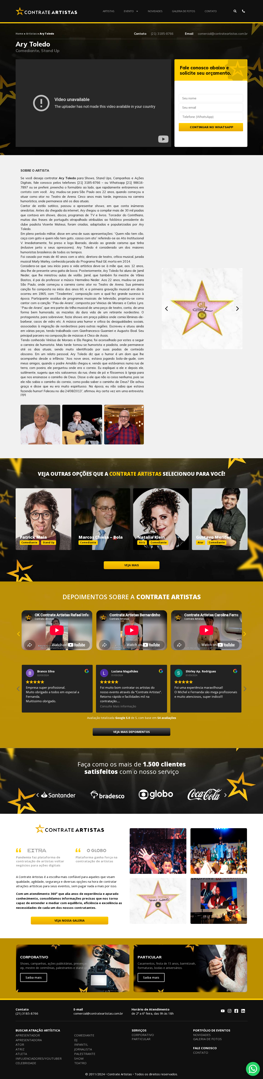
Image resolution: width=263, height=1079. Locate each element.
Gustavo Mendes (213, 537)
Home (19, 33)
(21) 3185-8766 (27, 1011)
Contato (211, 11)
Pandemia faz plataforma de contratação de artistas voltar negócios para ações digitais (40, 861)
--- (43, 514)
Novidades (155, 11)
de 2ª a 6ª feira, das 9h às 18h (153, 1011)
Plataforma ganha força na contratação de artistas (96, 859)
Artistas (108, 11)
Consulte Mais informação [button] (44, 706)
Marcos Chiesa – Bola (100, 537)
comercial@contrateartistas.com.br (98, 1011)
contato (26, 192)
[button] (166, 309)
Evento (129, 11)
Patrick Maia (33, 537)
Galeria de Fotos (183, 11)
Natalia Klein (151, 537)
